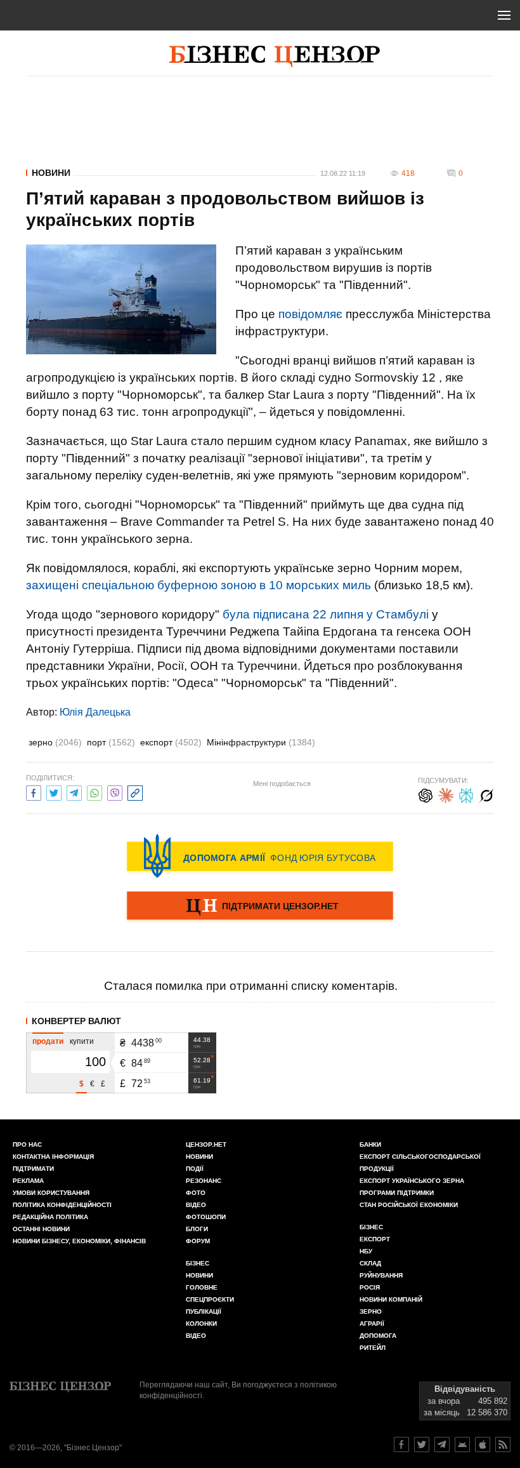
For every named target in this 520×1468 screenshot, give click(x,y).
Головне (202, 1287)
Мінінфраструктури (261, 742)
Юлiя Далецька (95, 712)
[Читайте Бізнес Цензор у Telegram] (442, 1444)
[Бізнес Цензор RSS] (502, 1444)
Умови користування (51, 1192)
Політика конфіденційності (62, 1204)
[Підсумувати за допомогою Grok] (486, 794)
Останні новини (41, 1228)
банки (370, 1144)
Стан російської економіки (409, 1204)
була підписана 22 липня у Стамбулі (326, 614)
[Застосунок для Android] (462, 1444)
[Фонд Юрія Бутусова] (260, 856)
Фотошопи (206, 1216)
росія (370, 1287)
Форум (198, 1241)
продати (47, 1041)
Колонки (201, 1323)
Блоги (197, 1228)
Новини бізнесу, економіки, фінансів (79, 1241)
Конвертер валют (76, 1021)
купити (82, 1041)
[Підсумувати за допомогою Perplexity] (466, 794)
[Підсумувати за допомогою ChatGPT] (425, 794)
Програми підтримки (397, 1192)
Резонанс (203, 1180)
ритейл (373, 1347)
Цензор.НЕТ (206, 1144)
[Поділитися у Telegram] (74, 791)
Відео (196, 1204)
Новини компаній (391, 1299)
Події (195, 1168)
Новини (51, 173)
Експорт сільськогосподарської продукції (420, 1162)
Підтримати (33, 1168)
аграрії (372, 1323)
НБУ (366, 1251)
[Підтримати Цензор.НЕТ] (260, 906)
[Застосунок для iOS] (482, 1444)
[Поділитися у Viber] (114, 791)
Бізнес (197, 1263)
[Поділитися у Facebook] (33, 791)
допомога (378, 1335)
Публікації (203, 1311)
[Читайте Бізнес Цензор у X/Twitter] (421, 1444)
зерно (55, 742)
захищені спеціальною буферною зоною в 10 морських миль (198, 585)
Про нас (27, 1144)
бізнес (371, 1227)
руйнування (381, 1275)
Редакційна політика (50, 1216)
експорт (171, 742)
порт (111, 742)
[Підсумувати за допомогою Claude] (445, 794)
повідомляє (310, 314)
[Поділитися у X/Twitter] (54, 791)
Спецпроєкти (210, 1299)
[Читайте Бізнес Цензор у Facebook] (401, 1444)
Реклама (28, 1180)
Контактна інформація (53, 1156)
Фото (195, 1192)
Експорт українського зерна (412, 1180)
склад (370, 1263)
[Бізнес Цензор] (274, 56)
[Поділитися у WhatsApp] (94, 791)
